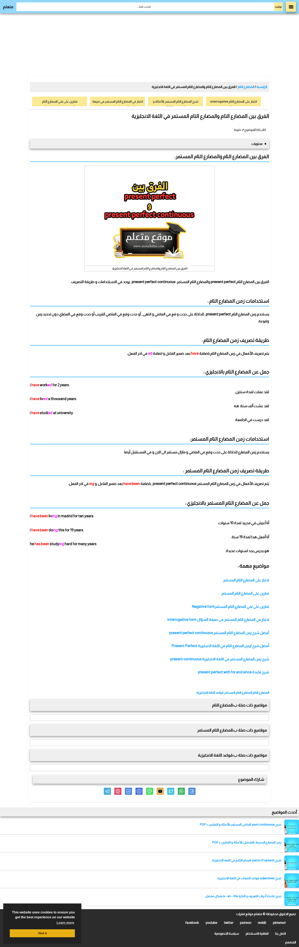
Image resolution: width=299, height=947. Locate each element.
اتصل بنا (280, 933)
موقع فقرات (244, 914)
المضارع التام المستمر (238, 692)
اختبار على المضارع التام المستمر (246, 580)
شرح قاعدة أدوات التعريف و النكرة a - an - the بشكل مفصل (243, 896)
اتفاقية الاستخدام (257, 933)
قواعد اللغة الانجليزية (210, 692)
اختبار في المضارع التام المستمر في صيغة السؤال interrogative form (218, 620)
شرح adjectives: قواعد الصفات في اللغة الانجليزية (249, 878)
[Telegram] (107, 791)
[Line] (149, 791)
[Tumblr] (139, 791)
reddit (262, 922)
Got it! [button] (42, 933)
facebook (192, 922)
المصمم (290, 942)
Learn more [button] (65, 922)
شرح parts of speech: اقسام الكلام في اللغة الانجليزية (246, 860)
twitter (228, 922)
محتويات (257, 143)
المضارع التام (261, 692)
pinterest (279, 922)
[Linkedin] (128, 791)
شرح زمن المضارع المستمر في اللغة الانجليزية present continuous (219, 659)
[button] (191, 791)
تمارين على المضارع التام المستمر (245, 593)
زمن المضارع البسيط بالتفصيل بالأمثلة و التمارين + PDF (246, 842)
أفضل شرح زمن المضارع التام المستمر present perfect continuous (219, 633)
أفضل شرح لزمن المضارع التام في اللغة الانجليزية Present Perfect (220, 646)
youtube (211, 922)
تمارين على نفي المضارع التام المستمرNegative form (230, 607)
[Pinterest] (117, 791)
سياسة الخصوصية (226, 933)
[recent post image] (291, 827)
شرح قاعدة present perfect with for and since (233, 672)
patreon (245, 922)
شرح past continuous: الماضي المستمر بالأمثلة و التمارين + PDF (240, 824)
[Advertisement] (149, 44)
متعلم (8, 6)
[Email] (160, 791)
